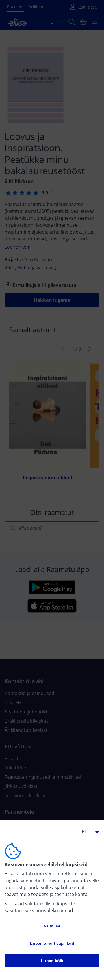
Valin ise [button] (52, 926)
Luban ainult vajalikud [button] (52, 943)
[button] (87, 832)
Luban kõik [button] (52, 960)
